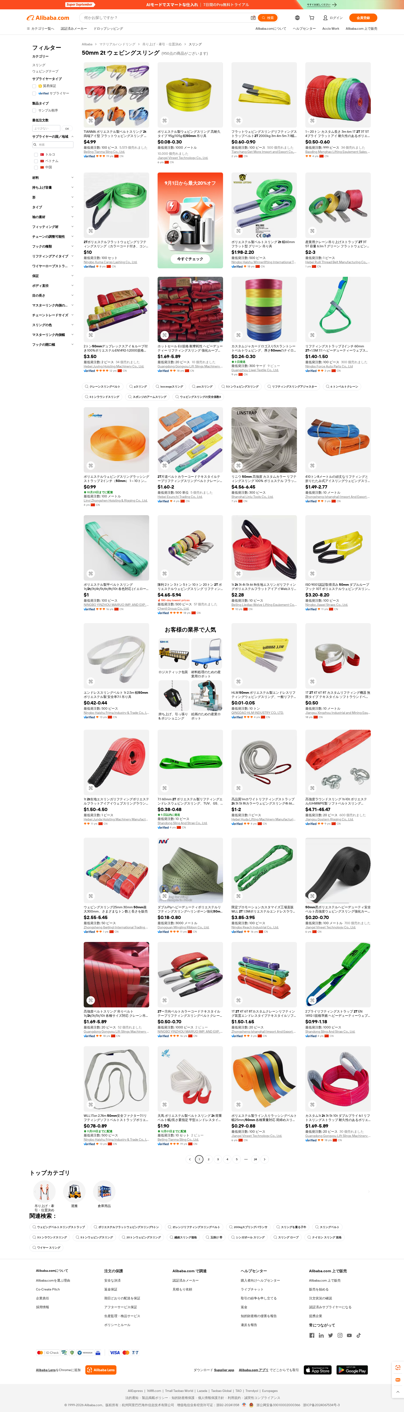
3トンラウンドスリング (104, 397)
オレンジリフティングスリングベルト (196, 1227)
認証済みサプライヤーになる (330, 1307)
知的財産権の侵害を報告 (259, 1316)
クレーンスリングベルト (105, 386)
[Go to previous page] (190, 1159)
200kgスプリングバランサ (250, 1227)
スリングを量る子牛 (293, 1227)
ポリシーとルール (117, 1325)
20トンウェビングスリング (143, 1237)
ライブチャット (252, 1289)
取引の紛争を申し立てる (259, 1298)
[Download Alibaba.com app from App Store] (318, 1370)
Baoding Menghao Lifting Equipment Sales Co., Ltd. (338, 152)
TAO (238, 1391)
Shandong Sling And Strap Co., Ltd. (182, 823)
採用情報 (42, 1307)
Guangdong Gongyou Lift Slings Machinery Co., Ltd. (190, 366)
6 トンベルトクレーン (344, 386)
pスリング (140, 386)
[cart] (312, 18)
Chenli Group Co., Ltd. (173, 608)
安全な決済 (112, 1280)
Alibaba (87, 44)
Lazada (202, 1391)
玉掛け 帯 (216, 1237)
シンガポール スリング (250, 1237)
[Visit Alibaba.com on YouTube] (349, 1335)
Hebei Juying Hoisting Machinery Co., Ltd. (114, 366)
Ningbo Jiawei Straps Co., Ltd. (326, 605)
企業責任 (42, 1298)
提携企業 (315, 1316)
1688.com (154, 1391)
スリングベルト (329, 1227)
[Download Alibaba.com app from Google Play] (352, 1370)
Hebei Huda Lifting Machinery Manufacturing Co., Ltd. (264, 819)
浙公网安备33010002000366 (278, 1405)
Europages (270, 1391)
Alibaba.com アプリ (254, 1370)
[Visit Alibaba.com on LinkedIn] (321, 1335)
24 (255, 1159)
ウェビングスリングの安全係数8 (200, 397)
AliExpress (135, 1391)
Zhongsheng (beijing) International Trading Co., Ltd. (116, 927)
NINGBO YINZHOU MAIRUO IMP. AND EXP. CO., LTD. (116, 605)
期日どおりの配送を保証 (122, 1298)
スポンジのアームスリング (149, 397)
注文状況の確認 (320, 1298)
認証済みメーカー (186, 1280)
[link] (398, 1368)
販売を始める (319, 1289)
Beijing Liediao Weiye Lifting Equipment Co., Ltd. (264, 605)
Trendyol (251, 1391)
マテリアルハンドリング (117, 44)
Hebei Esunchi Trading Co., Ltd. (180, 497)
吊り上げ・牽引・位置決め (162, 44)
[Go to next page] (264, 1159)
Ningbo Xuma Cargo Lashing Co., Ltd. (110, 262)
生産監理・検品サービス (122, 1316)
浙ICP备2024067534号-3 (321, 1405)
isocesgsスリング (171, 386)
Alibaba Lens (46, 1370)
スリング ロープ (288, 1237)
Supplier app (224, 1370)
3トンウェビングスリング (96, 1237)
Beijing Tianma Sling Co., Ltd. (104, 152)
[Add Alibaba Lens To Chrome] (100, 1370)
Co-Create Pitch (48, 1289)
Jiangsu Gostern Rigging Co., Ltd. (329, 819)
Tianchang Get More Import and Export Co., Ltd (264, 152)
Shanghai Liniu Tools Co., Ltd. (252, 497)
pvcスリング (205, 386)
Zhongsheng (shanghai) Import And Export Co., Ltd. (338, 497)
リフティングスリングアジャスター (294, 386)
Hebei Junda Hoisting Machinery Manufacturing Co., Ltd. (116, 819)
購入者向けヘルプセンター (260, 1280)
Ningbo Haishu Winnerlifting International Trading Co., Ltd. (264, 262)
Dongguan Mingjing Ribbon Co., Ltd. (183, 927)
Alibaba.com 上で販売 (325, 1280)
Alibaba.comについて (52, 1270)
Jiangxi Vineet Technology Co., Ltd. (183, 158)
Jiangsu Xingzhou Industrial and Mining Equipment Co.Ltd (338, 713)
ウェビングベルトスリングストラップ (61, 1227)
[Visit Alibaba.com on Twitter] (330, 1335)
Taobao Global (221, 1391)
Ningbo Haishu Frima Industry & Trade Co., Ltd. (116, 713)
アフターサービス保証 (120, 1307)
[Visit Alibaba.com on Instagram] (340, 1335)
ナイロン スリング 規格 (327, 1237)
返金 (244, 1307)
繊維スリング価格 (185, 1237)
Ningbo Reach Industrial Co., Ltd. (255, 927)
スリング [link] (195, 44)
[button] (253, 18)
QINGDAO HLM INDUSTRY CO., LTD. (257, 713)
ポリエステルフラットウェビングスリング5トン (128, 1227)
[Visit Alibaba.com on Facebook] (312, 1335)
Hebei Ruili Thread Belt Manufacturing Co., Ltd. (338, 262)
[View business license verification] (244, 1405)
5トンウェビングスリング (242, 386)
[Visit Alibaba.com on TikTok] (358, 1335)
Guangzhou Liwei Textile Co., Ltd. (255, 370)
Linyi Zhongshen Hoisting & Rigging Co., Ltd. (116, 500)
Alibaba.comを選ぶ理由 (53, 1280)
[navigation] (52, 602)
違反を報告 (249, 1325)
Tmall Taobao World (179, 1391)
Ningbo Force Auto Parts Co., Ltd (329, 366)
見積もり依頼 (182, 1289)
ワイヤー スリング (48, 1247)
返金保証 (110, 1289)
